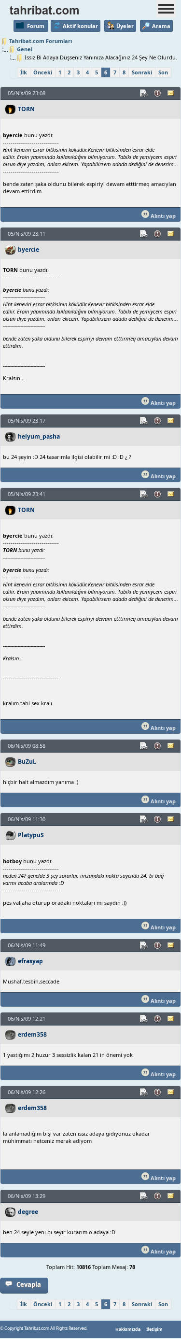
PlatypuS (31, 835)
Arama (161, 25)
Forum (36, 25)
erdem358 (32, 1034)
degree (28, 1212)
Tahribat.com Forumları (40, 40)
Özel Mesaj (171, 93)
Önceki (42, 72)
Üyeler (125, 25)
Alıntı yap (162, 215)
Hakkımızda (127, 1329)
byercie (28, 249)
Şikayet (158, 93)
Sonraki (142, 72)
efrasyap (30, 961)
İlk (23, 72)
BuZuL (27, 761)
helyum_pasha (39, 436)
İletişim (154, 1329)
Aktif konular (80, 25)
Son (163, 72)
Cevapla (28, 1284)
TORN (26, 109)
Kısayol (144, 93)
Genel (24, 49)
